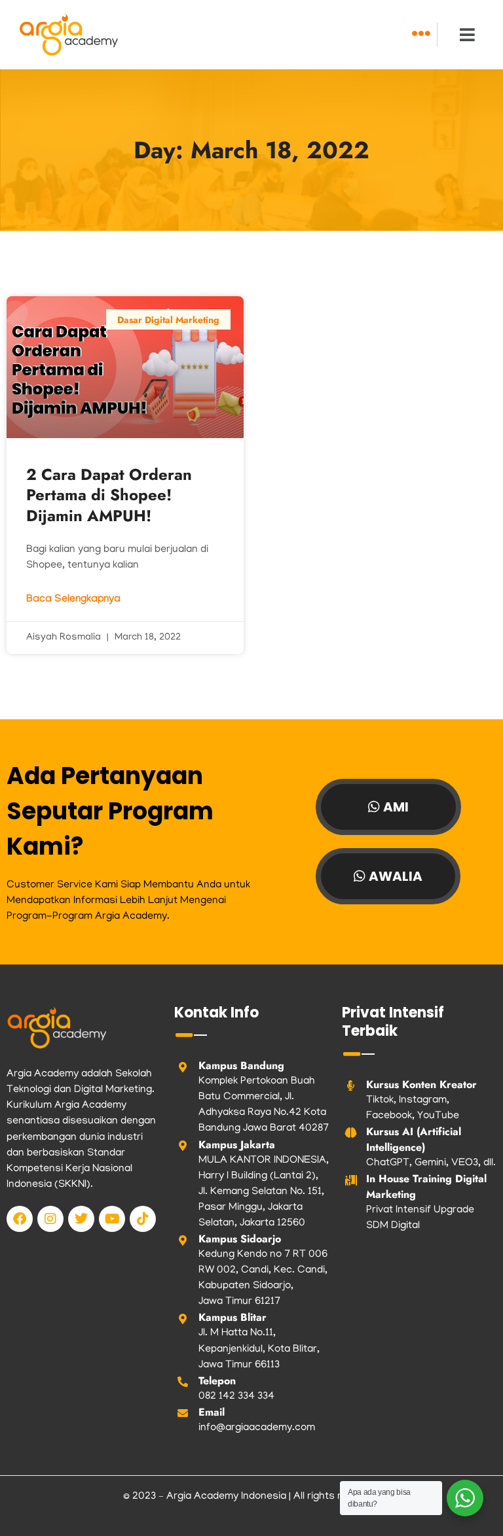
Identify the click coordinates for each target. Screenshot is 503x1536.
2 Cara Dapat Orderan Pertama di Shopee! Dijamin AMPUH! (109, 494)
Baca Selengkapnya (73, 600)
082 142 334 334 (236, 1397)
